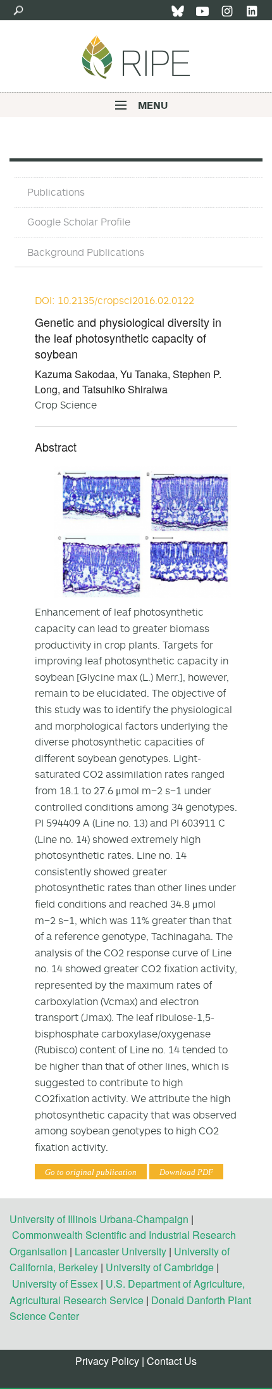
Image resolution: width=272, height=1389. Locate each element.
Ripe (136, 57)
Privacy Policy (107, 1361)
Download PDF (186, 1172)
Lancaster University (120, 1251)
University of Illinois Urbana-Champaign (99, 1219)
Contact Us (172, 1361)
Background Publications (85, 252)
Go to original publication (91, 1172)
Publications (56, 192)
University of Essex (55, 1283)
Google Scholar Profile (78, 221)
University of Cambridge (160, 1267)
